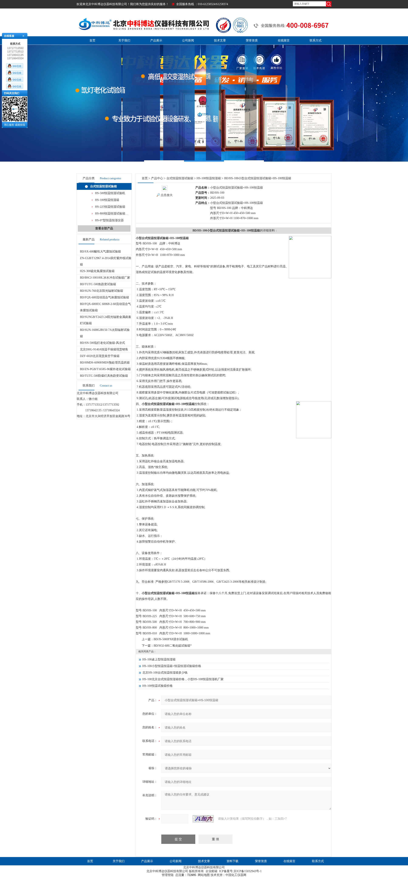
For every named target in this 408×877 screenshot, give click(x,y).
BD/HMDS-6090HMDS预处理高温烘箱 (105, 362)
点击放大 (167, 195)
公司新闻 (188, 40)
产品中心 (157, 178)
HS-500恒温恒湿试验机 (110, 193)
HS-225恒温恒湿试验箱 (110, 206)
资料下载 (232, 861)
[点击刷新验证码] (203, 818)
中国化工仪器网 (235, 875)
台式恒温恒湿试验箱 (103, 186)
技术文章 (220, 40)
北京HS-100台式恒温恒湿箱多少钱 (164, 672)
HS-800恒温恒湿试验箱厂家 (113, 213)
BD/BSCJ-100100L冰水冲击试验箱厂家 (105, 277)
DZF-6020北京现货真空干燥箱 (99, 356)
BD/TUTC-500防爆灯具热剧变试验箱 (104, 375)
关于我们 (124, 40)
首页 (92, 40)
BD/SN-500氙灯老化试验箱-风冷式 (102, 342)
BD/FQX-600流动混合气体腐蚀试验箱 (104, 297)
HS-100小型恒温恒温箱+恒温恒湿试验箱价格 (171, 666)
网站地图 (204, 875)
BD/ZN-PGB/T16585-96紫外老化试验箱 (105, 369)
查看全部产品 (104, 228)
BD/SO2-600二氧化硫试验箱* (173, 645)
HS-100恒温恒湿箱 (107, 200)
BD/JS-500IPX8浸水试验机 (171, 639)
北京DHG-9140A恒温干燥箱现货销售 (104, 349)
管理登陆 (168, 875)
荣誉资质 (252, 40)
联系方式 (316, 40)
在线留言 (284, 40)
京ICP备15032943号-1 (248, 871)
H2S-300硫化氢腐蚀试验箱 (97, 271)
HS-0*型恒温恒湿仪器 (109, 220)
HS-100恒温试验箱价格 (157, 685)
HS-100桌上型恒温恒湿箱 (159, 659)
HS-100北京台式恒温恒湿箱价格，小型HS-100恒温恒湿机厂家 (183, 679)
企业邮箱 (211, 871)
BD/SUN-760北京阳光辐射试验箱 (101, 290)
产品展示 (156, 40)
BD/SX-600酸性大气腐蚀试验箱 (100, 251)
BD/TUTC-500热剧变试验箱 (98, 284)
